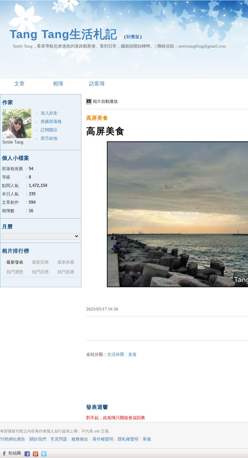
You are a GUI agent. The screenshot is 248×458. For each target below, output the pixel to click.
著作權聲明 (102, 439)
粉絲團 (14, 453)
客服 (147, 439)
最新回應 (40, 262)
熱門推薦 (65, 271)
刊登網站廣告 (12, 439)
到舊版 (133, 36)
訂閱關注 (49, 129)
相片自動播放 (105, 101)
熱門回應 (40, 271)
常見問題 (58, 439)
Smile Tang (12, 142)
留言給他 (49, 138)
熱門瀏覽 (14, 271)
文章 (19, 83)
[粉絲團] (3, 453)
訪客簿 (97, 83)
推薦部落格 (51, 121)
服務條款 (79, 439)
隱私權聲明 (128, 439)
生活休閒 (115, 354)
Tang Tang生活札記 (63, 34)
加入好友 (49, 113)
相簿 (58, 83)
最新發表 (14, 262)
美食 (132, 354)
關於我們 (37, 439)
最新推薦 (65, 262)
